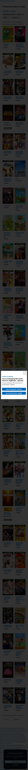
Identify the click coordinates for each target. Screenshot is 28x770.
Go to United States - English (14, 393)
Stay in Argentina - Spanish (14, 389)
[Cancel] (25, 373)
